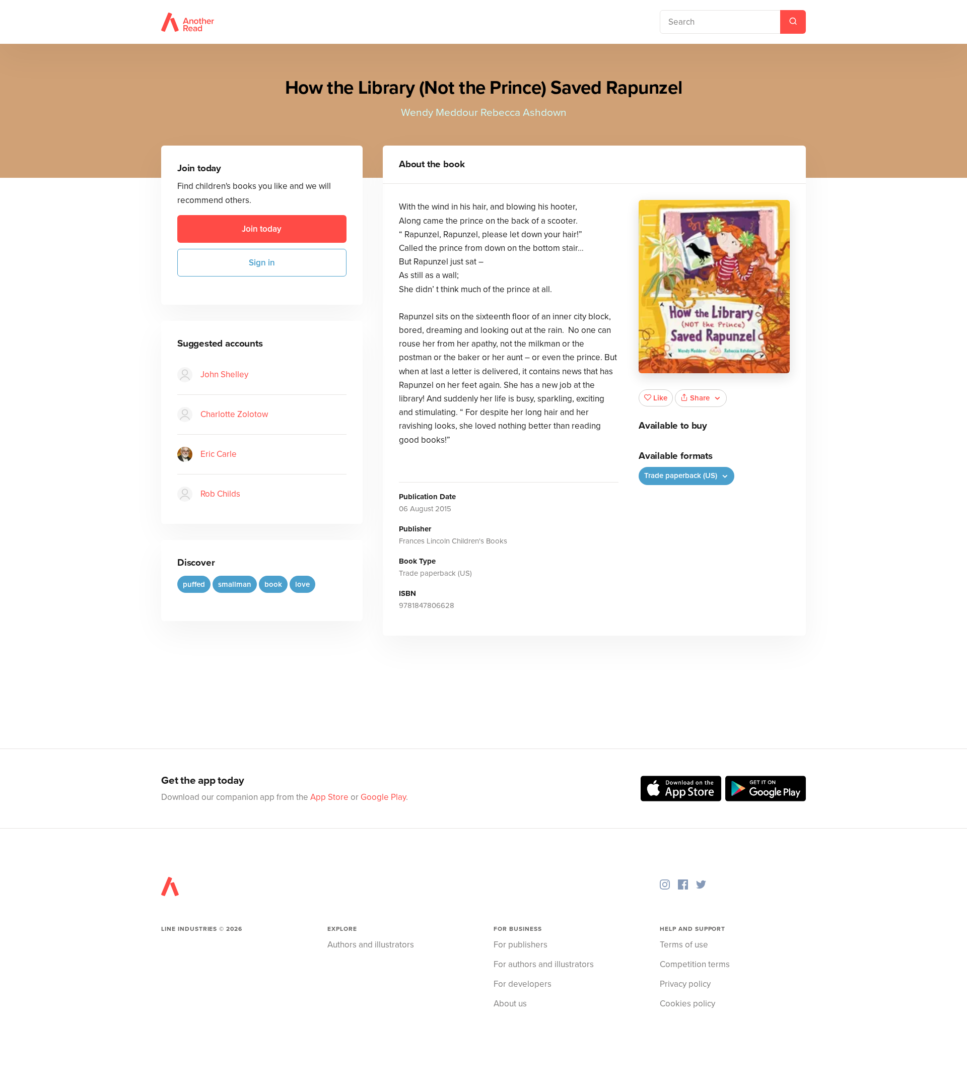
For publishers (520, 944)
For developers (522, 984)
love (302, 584)
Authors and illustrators (370, 944)
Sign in (262, 262)
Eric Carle (218, 454)
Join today (262, 229)
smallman (234, 584)
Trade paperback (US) (681, 475)
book (273, 584)
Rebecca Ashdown (523, 112)
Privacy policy (685, 984)
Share (700, 397)
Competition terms (695, 964)
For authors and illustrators (544, 964)
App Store (329, 797)
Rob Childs (220, 494)
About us (510, 1003)
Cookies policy (687, 1003)
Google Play (383, 797)
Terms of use (684, 944)
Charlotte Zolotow (234, 414)
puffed (194, 584)
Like (660, 397)
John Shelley (224, 374)
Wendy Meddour (439, 112)
